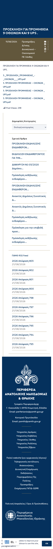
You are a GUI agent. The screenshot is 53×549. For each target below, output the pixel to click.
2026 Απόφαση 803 (23, 261)
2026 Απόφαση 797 (22, 307)
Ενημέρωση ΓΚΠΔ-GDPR (27, 488)
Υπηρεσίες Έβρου (26, 447)
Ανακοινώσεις (26, 465)
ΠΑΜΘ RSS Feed (20, 255)
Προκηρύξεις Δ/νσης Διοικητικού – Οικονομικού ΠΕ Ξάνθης (29, 49)
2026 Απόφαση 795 (22, 325)
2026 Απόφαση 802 (23, 270)
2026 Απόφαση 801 (22, 279)
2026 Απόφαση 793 (22, 344)
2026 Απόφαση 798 (22, 298)
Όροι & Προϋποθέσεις (37, 503)
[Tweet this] (45, 47)
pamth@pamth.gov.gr (30, 421)
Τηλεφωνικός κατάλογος (26, 461)
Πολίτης (27, 480)
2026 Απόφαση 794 (23, 334)
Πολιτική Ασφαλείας (15, 503)
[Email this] (45, 42)
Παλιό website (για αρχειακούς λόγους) (26, 458)
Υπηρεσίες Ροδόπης (26, 443)
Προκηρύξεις (26, 484)
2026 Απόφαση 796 (23, 316)
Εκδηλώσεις (26, 473)
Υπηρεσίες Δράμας (26, 432)
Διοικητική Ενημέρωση (26, 469)
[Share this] (45, 44)
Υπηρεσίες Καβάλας (26, 436)
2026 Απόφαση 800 (23, 288)
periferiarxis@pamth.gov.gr (29, 411)
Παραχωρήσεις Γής (26, 477)
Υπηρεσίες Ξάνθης (26, 439)
